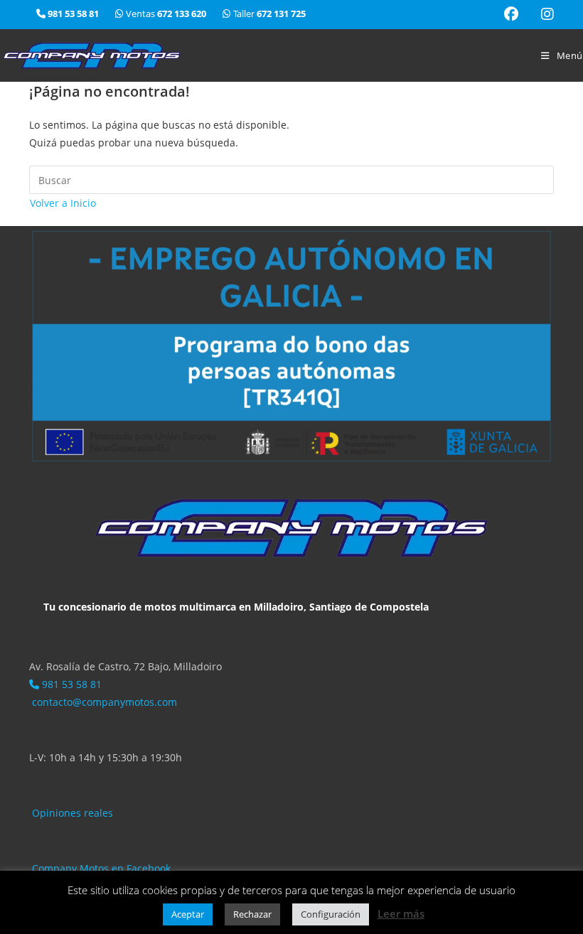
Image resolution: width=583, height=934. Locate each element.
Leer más (401, 913)
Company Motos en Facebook (100, 868)
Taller (268, 13)
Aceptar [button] (187, 914)
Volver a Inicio (63, 203)
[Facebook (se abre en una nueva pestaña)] (511, 14)
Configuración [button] (330, 914)
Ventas (166, 13)
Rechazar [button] (252, 914)
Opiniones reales (71, 813)
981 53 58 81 (70, 684)
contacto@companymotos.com (103, 702)
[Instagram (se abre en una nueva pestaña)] (542, 14)
